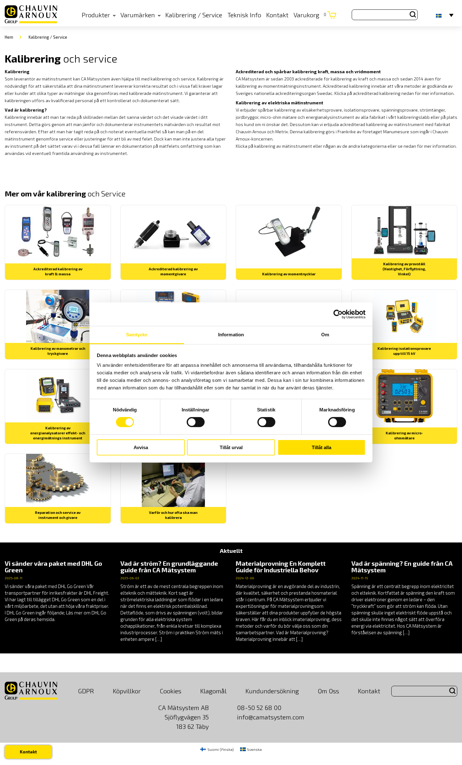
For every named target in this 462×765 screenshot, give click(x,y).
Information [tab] (231, 334)
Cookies (170, 691)
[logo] (31, 14)
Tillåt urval (231, 447)
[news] (58, 591)
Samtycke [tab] (137, 334)
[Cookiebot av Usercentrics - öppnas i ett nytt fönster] (338, 314)
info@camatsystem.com (270, 717)
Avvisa (141, 447)
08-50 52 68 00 (259, 707)
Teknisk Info (244, 15)
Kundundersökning (272, 691)
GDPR (86, 691)
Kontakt (277, 15)
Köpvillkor (127, 691)
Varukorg (310, 15)
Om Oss (328, 691)
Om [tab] (325, 334)
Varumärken (137, 15)
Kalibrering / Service (193, 15)
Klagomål (213, 691)
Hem (9, 37)
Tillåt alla (321, 447)
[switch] (196, 422)
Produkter (96, 15)
